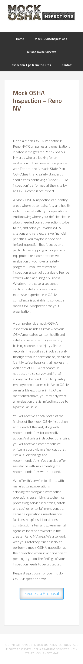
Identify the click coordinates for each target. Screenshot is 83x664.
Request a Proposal (41, 593)
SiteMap (53, 653)
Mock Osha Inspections (41, 12)
